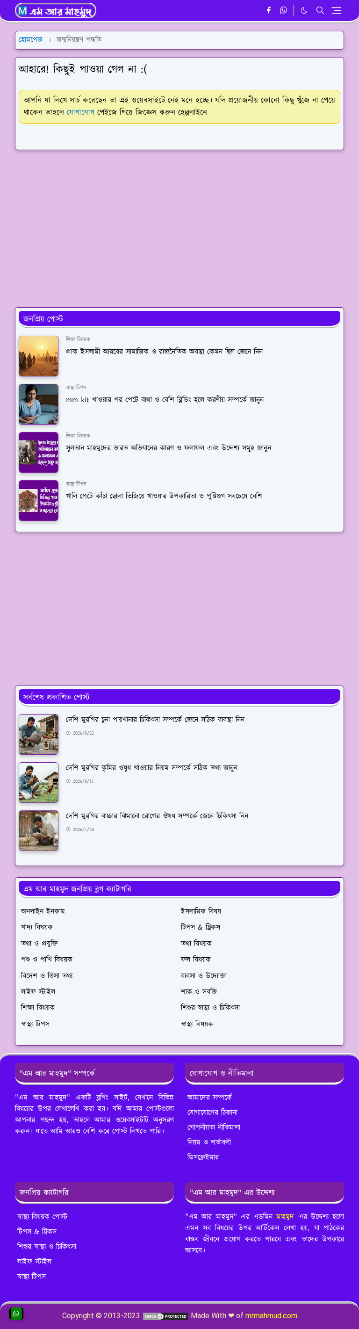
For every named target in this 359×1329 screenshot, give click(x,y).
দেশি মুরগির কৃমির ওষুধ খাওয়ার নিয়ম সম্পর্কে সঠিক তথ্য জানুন (151, 768)
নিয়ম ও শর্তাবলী (209, 1142)
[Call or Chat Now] (16, 1313)
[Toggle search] (320, 10)
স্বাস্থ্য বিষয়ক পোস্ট (42, 1217)
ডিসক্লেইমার (203, 1157)
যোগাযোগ (80, 112)
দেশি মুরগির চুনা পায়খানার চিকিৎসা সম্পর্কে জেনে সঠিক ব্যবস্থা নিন (155, 720)
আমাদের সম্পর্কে (209, 1097)
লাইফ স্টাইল (34, 1262)
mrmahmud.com (271, 1315)
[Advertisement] (179, 223)
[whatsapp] (284, 11)
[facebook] (268, 11)
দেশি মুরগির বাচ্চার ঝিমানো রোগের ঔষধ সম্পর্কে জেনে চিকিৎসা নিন (157, 816)
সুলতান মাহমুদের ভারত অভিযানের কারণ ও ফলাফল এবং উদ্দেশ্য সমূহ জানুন (168, 448)
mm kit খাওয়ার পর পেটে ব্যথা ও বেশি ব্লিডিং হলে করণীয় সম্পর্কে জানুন (165, 400)
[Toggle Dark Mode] (304, 10)
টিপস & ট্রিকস (37, 1232)
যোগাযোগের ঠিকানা (212, 1112)
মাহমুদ (285, 1217)
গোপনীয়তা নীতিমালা (213, 1127)
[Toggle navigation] (336, 10)
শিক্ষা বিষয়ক (78, 340)
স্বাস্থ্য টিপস (76, 388)
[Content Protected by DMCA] (165, 1315)
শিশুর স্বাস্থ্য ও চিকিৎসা (46, 1247)
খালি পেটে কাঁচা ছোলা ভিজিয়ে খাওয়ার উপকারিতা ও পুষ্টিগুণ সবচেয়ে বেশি (164, 496)
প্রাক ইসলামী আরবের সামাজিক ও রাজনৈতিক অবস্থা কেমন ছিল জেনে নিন (164, 352)
